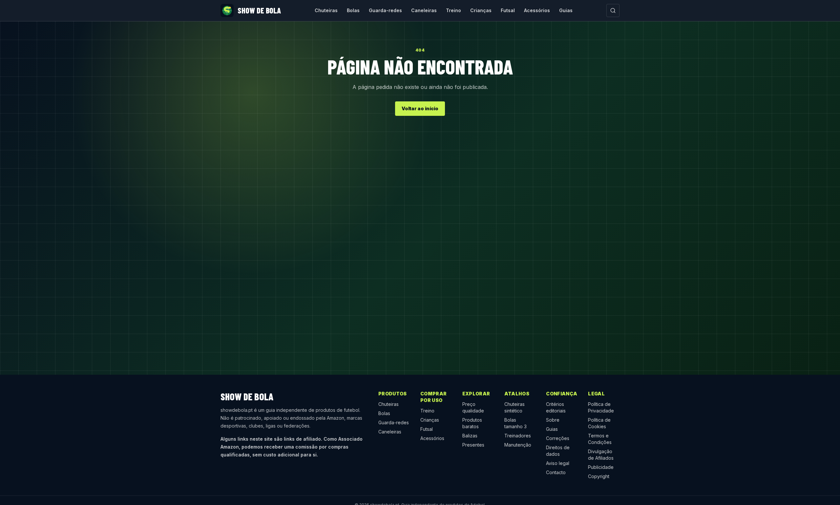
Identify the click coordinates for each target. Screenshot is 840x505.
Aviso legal (557, 463)
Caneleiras (424, 10)
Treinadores (517, 435)
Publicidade (601, 467)
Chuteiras (326, 10)
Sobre (552, 420)
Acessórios (537, 10)
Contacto (556, 472)
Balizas (469, 435)
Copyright (598, 476)
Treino (453, 10)
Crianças (481, 10)
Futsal (508, 10)
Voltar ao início (420, 108)
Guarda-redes (385, 10)
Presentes (473, 445)
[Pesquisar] (613, 10)
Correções (557, 438)
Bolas (353, 10)
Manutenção (517, 445)
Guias (566, 10)
